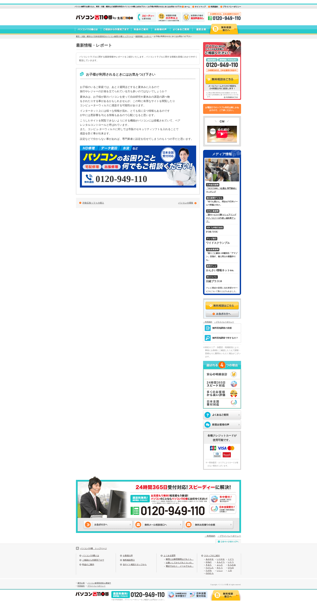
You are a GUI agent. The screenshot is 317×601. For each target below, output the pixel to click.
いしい (220, 570)
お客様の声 (128, 555)
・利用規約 (207, 322)
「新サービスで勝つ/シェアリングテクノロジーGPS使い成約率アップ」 (221, 218)
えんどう (221, 562)
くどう (231, 559)
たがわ (209, 570)
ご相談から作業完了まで (93, 560)
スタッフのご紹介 (212, 555)
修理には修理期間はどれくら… (180, 559)
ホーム (187, 7)
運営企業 (81, 583)
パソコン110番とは (90, 555)
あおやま (210, 559)
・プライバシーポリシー (224, 322)
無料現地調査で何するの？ (225, 338)
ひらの (231, 567)
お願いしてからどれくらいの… (180, 563)
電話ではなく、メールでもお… (180, 566)
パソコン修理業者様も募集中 (99, 583)
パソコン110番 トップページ (93, 548)
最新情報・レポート (143, 36)
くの (230, 570)
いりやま (221, 559)
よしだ (220, 565)
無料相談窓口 (129, 560)
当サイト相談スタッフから (135, 564)
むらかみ (232, 565)
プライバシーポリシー (232, 7)
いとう (231, 562)
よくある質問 (169, 555)
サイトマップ (200, 7)
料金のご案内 (88, 564)
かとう (220, 567)
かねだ (209, 562)
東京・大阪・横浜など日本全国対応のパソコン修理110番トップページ (104, 36)
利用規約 (214, 7)
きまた (209, 565)
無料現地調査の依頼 (222, 328)
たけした (210, 567)
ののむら (210, 573)
